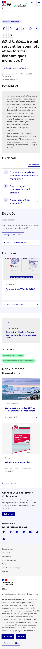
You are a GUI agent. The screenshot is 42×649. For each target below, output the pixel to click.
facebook (4, 532)
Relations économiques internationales (18, 360)
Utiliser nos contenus (9, 560)
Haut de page (10, 483)
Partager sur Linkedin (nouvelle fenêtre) (4, 35)
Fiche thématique (12, 21)
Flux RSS (4, 564)
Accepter (8, 636)
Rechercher (32, 3)
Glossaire (5, 571)
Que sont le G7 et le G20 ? (20, 289)
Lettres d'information (9, 553)
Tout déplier (34, 164)
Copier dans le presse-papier (23, 28)
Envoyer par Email (17, 28)
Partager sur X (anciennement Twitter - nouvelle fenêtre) (37, 28)
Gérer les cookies (11, 643)
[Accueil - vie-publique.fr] (20, 5)
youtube (30, 532)
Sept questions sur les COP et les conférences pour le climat (20, 409)
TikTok (4, 538)
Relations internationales (17, 68)
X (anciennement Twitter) (10, 532)
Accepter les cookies (13, 234)
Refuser (21, 636)
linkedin (23, 532)
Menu (38, 3)
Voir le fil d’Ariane (8, 14)
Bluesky (37, 532)
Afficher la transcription (16, 242)
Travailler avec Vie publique (11, 568)
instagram (17, 532)
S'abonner (8, 514)
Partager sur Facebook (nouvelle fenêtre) (30, 28)
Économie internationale (13, 355)
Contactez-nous (7, 549)
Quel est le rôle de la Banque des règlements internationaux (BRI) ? (21, 334)
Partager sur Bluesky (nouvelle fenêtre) (10, 35)
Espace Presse (6, 556)
